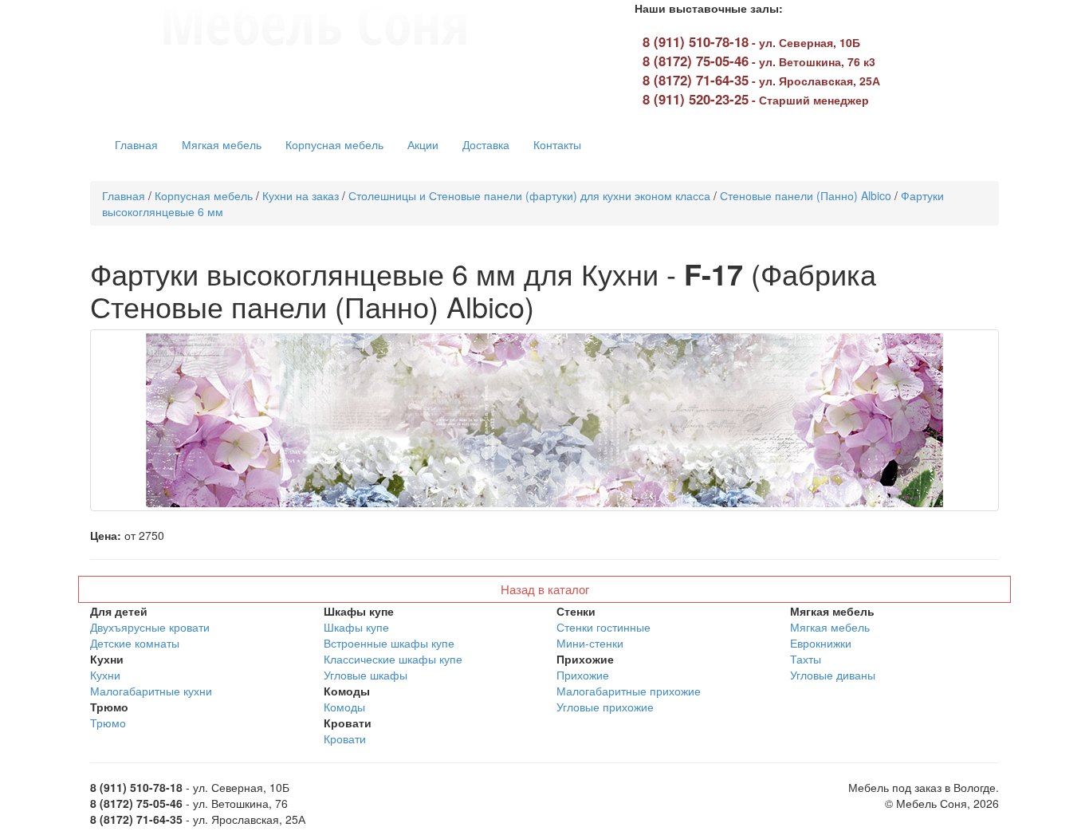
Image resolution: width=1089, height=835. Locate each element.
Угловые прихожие (605, 707)
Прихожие (582, 675)
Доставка (485, 144)
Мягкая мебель (221, 144)
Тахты (805, 659)
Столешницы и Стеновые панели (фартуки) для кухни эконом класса (529, 195)
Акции (422, 144)
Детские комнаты (134, 643)
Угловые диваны (832, 675)
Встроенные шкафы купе (389, 643)
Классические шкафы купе (393, 659)
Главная (136, 144)
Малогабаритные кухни (151, 691)
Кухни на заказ (300, 195)
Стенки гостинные (603, 627)
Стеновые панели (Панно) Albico (805, 195)
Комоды (344, 707)
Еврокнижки (820, 643)
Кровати (345, 738)
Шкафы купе (356, 627)
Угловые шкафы (365, 675)
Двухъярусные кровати (150, 627)
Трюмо (108, 723)
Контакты (557, 144)
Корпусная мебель (334, 144)
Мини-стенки (589, 643)
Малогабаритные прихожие (628, 691)
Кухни (105, 675)
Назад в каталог (545, 589)
